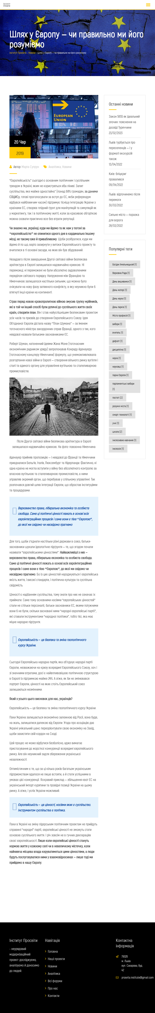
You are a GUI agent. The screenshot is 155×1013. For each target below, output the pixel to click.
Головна (53, 951)
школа (117, 431)
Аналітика (55, 167)
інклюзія (118, 448)
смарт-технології (122, 414)
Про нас (53, 988)
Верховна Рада (121, 272)
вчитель (117, 332)
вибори (117, 324)
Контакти (53, 996)
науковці (118, 366)
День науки (119, 298)
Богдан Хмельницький (124, 264)
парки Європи (120, 375)
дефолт (117, 341)
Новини (66, 167)
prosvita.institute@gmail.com (138, 977)
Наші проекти (56, 959)
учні (115, 423)
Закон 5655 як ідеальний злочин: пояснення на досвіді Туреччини (124, 121)
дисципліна (119, 349)
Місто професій (121, 315)
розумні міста (120, 406)
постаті (117, 397)
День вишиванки (122, 281)
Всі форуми (55, 981)
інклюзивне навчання (124, 440)
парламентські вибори (123, 386)
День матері (119, 290)
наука (116, 358)
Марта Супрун (30, 167)
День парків (119, 307)
